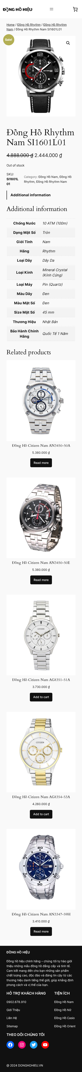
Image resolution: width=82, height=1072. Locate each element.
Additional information (31, 195)
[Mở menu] (51, 9)
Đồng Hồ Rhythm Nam (51, 181)
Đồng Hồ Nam (48, 177)
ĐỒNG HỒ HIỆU (18, 952)
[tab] (41, 195)
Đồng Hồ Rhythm (29, 24)
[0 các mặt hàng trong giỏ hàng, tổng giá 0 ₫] (75, 9)
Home (11, 24)
